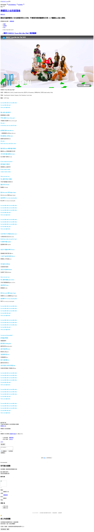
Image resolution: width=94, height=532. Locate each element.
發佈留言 (3, 452)
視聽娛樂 (12, 21)
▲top (2, 441)
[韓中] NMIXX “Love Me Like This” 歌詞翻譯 (19, 33)
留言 (14, 433)
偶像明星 (11, 437)
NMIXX (11, 439)
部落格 (5, 25)
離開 (8, 529)
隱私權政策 (55, 512)
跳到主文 (3, 14)
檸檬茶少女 (3, 426)
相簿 (4, 24)
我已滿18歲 (3, 529)
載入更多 (3, 444)
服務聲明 (60, 512)
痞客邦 (11, 433)
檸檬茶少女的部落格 (10, 10)
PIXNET (36, 512)
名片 (4, 27)
